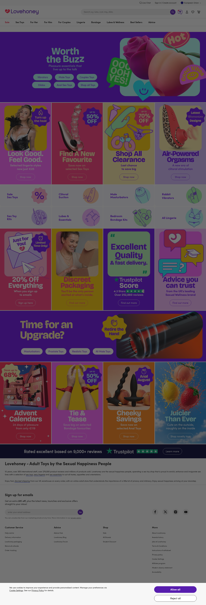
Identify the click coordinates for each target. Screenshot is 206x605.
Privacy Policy (38, 590)
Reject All (175, 598)
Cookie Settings (16, 590)
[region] (103, 594)
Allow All (175, 589)
